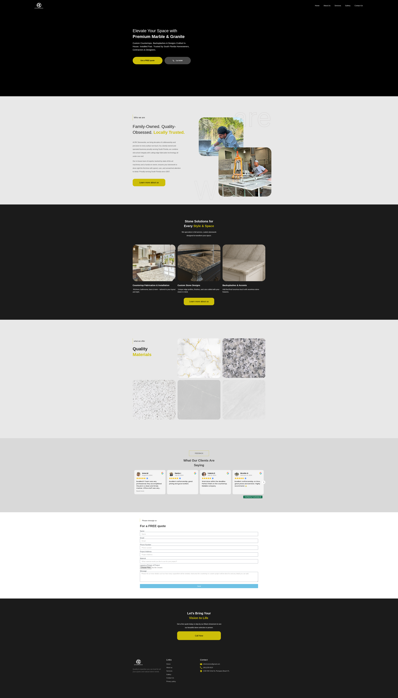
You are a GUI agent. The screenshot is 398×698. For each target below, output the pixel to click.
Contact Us (359, 6)
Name (142, 531)
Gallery (347, 6)
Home (317, 6)
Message (143, 571)
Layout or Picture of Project (150, 565)
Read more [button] (238, 491)
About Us (327, 6)
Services (338, 6)
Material (143, 558)
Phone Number (145, 545)
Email (142, 538)
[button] (134, 482)
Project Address (146, 551)
